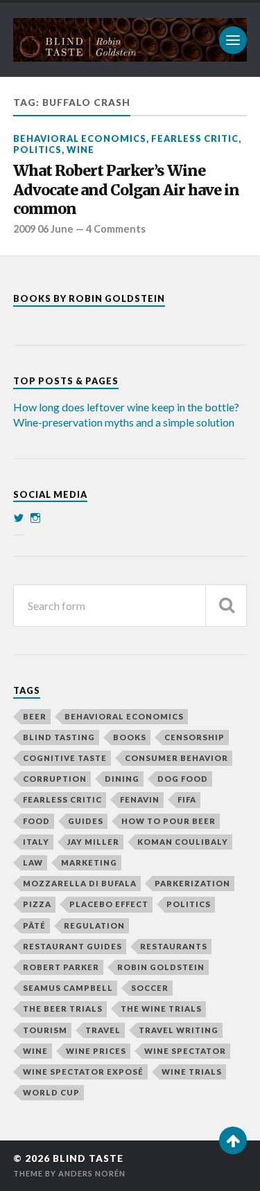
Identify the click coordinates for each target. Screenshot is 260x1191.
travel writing (178, 1030)
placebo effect (108, 903)
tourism (45, 1030)
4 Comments (116, 229)
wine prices (96, 1050)
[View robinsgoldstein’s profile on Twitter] (18, 517)
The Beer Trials (63, 1008)
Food (36, 820)
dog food (182, 778)
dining (122, 778)
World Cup (51, 1092)
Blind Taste (88, 1158)
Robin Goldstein (161, 966)
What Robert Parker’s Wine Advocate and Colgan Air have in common (126, 189)
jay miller (93, 841)
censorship (194, 737)
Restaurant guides (72, 946)
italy (36, 841)
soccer (149, 987)
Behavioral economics (79, 138)
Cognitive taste (65, 757)
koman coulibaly (182, 841)
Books (129, 737)
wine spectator (185, 1050)
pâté (34, 925)
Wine (80, 149)
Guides (85, 820)
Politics (37, 149)
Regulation (94, 925)
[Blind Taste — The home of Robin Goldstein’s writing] (130, 40)
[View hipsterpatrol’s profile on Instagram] (35, 517)
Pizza (37, 903)
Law (33, 862)
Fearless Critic (195, 138)
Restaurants (173, 946)
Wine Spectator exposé (83, 1071)
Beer (34, 716)
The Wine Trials (161, 1008)
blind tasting (59, 737)
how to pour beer (168, 820)
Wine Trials (192, 1071)
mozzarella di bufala (80, 883)
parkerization (192, 883)
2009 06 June (43, 229)
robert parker (61, 966)
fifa (186, 799)
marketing (89, 862)
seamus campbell (68, 987)
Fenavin (139, 799)
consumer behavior (176, 757)
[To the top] (233, 1140)
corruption (55, 778)
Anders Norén (91, 1173)
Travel (103, 1030)
